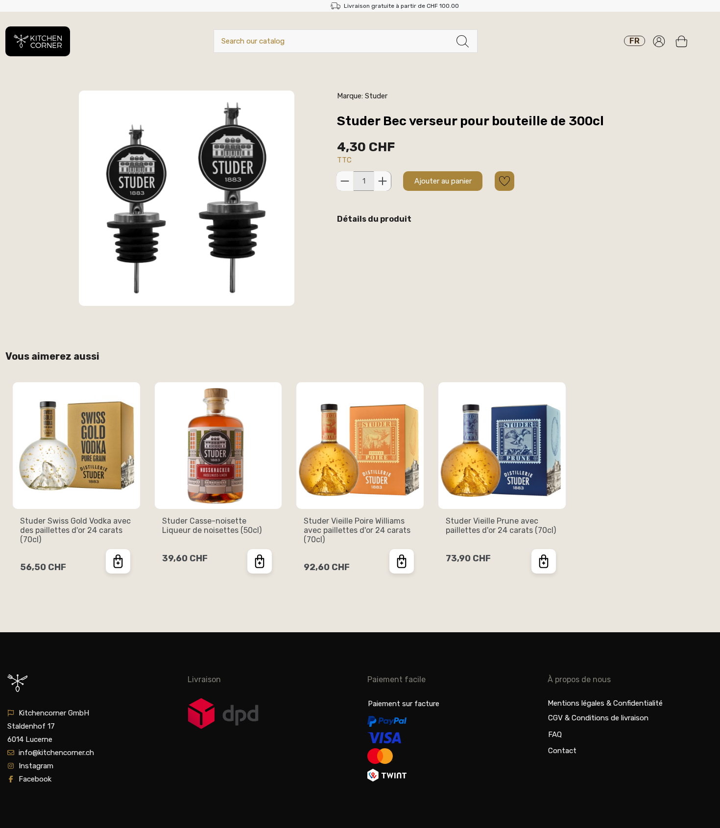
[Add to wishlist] (504, 181)
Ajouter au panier (443, 181)
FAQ (555, 734)
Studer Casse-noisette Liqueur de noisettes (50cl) (212, 525)
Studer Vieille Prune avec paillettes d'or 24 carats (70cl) (501, 525)
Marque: (350, 96)
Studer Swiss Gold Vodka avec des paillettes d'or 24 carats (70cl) (75, 530)
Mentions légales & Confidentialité (605, 703)
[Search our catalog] (463, 41)
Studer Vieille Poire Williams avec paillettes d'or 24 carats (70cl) (357, 530)
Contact (562, 750)
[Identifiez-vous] (659, 41)
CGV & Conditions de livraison (598, 717)
